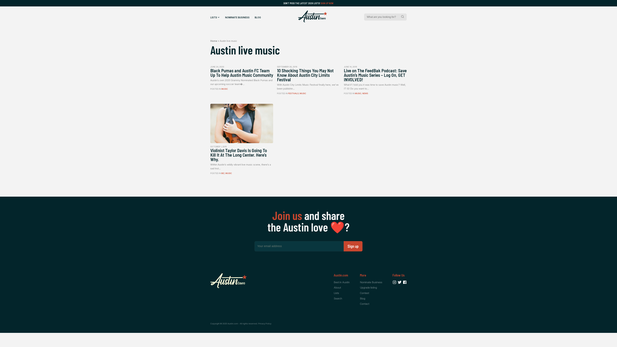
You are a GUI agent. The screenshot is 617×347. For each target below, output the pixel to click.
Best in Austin (342, 282)
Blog (258, 17)
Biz (222, 173)
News (365, 93)
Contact (364, 303)
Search (338, 298)
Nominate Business (237, 17)
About (337, 287)
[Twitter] (400, 282)
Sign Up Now (327, 3)
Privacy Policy (264, 323)
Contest (364, 293)
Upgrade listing (368, 287)
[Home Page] (312, 16)
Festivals (293, 93)
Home (213, 41)
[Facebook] (405, 282)
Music (224, 89)
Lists (213, 17)
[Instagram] (394, 282)
